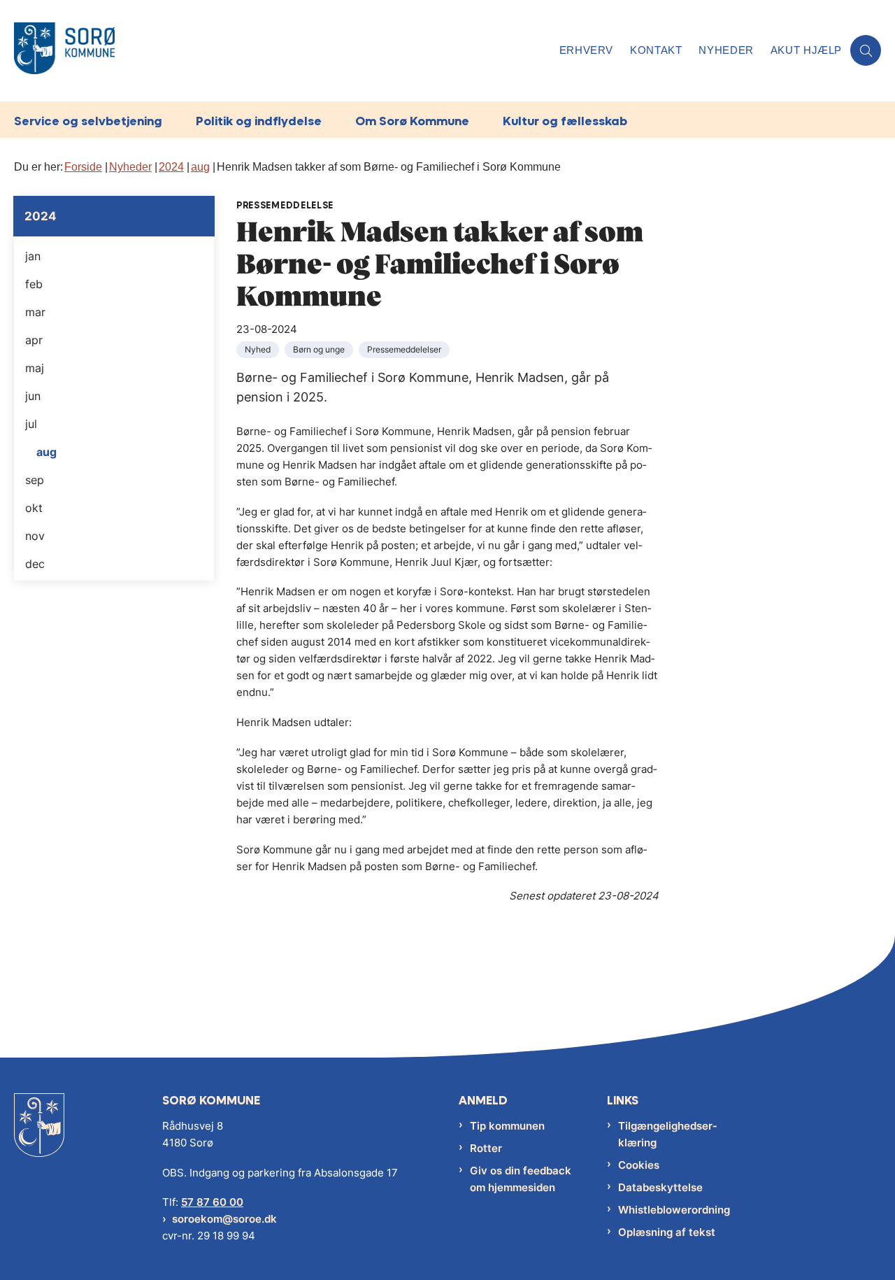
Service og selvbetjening (88, 120)
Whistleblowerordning (674, 1209)
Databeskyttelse (660, 1187)
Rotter (486, 1148)
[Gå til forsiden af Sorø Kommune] (282, 50)
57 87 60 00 (212, 1202)
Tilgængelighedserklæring (667, 1134)
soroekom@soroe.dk (224, 1218)
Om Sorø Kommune (412, 120)
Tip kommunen (507, 1125)
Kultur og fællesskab (565, 120)
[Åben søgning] (865, 50)
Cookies (638, 1165)
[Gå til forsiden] (39, 1135)
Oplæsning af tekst (666, 1232)
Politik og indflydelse (259, 120)
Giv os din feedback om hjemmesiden (520, 1179)
